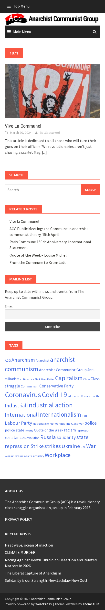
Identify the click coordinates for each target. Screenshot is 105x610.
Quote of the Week (48, 430)
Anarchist (42, 360)
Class (86, 379)
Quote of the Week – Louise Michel (38, 255)
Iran (84, 415)
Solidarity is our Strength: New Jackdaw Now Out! (46, 580)
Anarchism (23, 360)
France (85, 396)
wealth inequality (34, 456)
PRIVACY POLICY (18, 519)
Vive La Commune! (23, 126)
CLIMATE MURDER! (20, 552)
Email (8, 306)
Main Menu (22, 31)
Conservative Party (56, 386)
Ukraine (71, 446)
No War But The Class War (67, 423)
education (74, 396)
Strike (37, 446)
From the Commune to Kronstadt (38, 262)
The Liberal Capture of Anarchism (33, 573)
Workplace (58, 455)
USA (83, 447)
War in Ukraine (14, 456)
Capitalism (69, 378)
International (21, 414)
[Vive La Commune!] (52, 90)
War (91, 446)
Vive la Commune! (24, 221)
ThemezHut (91, 604)
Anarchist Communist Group (63, 369)
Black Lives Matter (44, 379)
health (95, 396)
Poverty (29, 430)
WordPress (43, 604)
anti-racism (27, 379)
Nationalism (41, 423)
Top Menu (21, 6)
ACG (8, 360)
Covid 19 (54, 394)
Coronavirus (23, 394)
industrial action (50, 405)
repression (83, 430)
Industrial (15, 405)
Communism (30, 386)
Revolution (32, 438)
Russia (48, 437)
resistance (14, 437)
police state (14, 430)
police (90, 423)
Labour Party (18, 423)
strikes (52, 445)
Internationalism (59, 414)
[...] (44, 152)
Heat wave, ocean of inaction (29, 545)
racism (70, 430)
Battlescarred (50, 132)
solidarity (66, 437)
